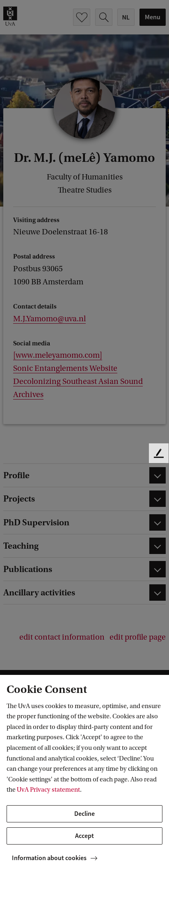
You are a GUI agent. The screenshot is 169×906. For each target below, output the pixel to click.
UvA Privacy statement (48, 789)
